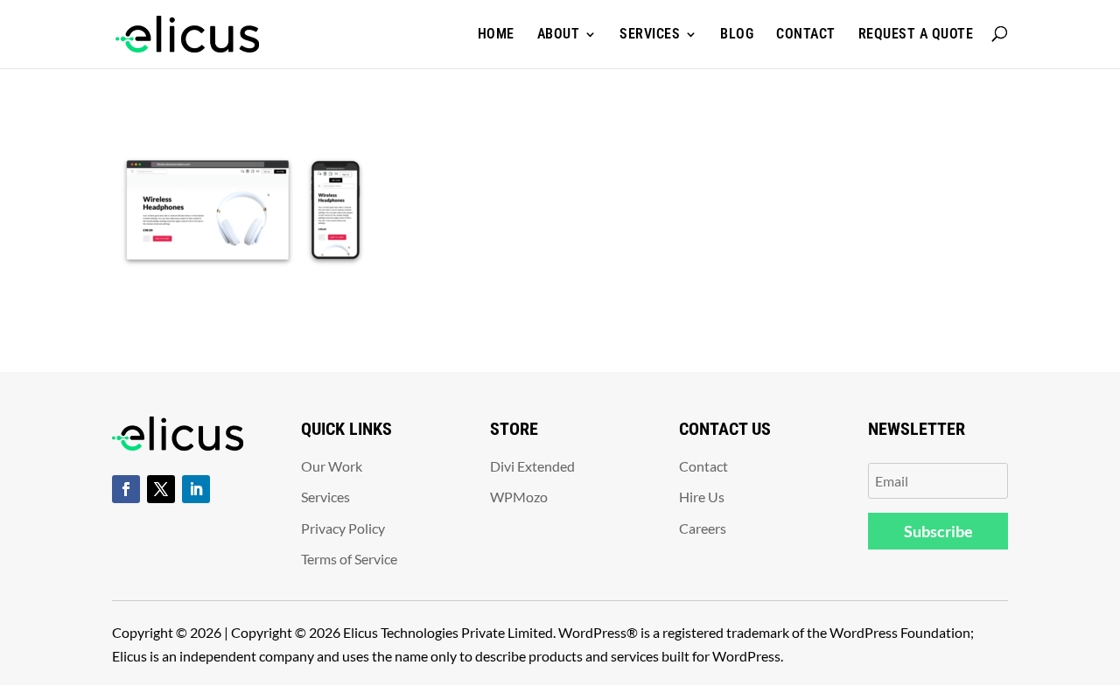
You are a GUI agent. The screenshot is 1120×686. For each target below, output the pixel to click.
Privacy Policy (343, 528)
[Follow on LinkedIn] (196, 489)
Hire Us (701, 496)
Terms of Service (349, 558)
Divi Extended (532, 466)
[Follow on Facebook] (126, 489)
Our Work (331, 466)
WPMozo (519, 496)
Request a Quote (916, 33)
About (558, 33)
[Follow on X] (161, 489)
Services (650, 33)
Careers (702, 528)
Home (496, 33)
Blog (736, 33)
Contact (806, 33)
